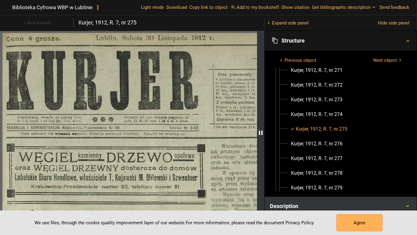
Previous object (300, 60)
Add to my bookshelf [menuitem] (258, 7)
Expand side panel (290, 23)
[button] (341, 40)
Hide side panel (393, 23)
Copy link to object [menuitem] (208, 7)
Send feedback (394, 7)
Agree (359, 223)
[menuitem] (316, 70)
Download (176, 7)
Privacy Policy (299, 223)
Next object (385, 60)
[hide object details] (260, 133)
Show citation (295, 7)
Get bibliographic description (341, 7)
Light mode (152, 7)
